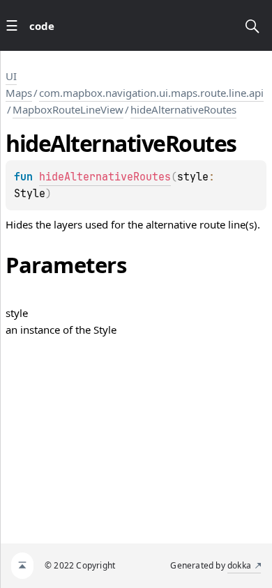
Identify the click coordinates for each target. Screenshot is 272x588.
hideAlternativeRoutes (183, 109)
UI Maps (19, 84)
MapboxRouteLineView (68, 109)
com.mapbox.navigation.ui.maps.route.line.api (151, 93)
